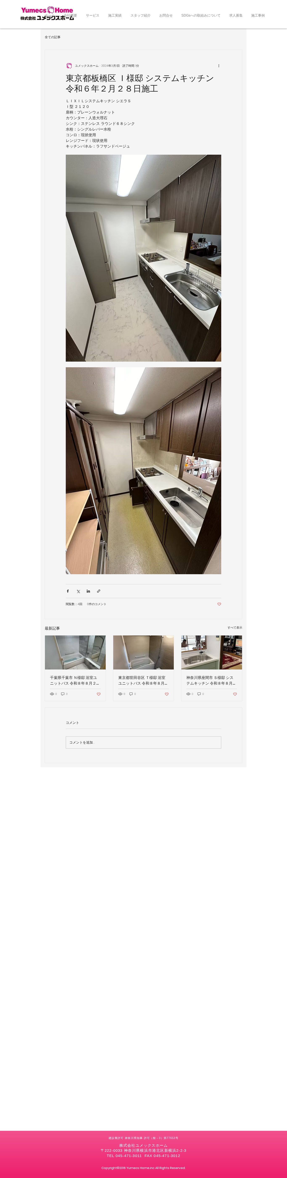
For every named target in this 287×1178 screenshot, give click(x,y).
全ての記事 (53, 37)
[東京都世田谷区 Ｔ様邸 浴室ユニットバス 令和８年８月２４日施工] (143, 652)
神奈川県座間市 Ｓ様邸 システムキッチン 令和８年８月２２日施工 (211, 680)
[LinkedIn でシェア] (88, 591)
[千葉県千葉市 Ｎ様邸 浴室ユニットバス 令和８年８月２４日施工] (75, 652)
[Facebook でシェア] (68, 591)
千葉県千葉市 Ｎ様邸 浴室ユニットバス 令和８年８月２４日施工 (75, 680)
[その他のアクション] (218, 65)
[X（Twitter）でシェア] (78, 591)
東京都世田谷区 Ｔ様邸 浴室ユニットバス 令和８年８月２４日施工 (143, 680)
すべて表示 (235, 627)
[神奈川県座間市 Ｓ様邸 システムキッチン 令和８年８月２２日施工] (211, 652)
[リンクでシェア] (99, 591)
